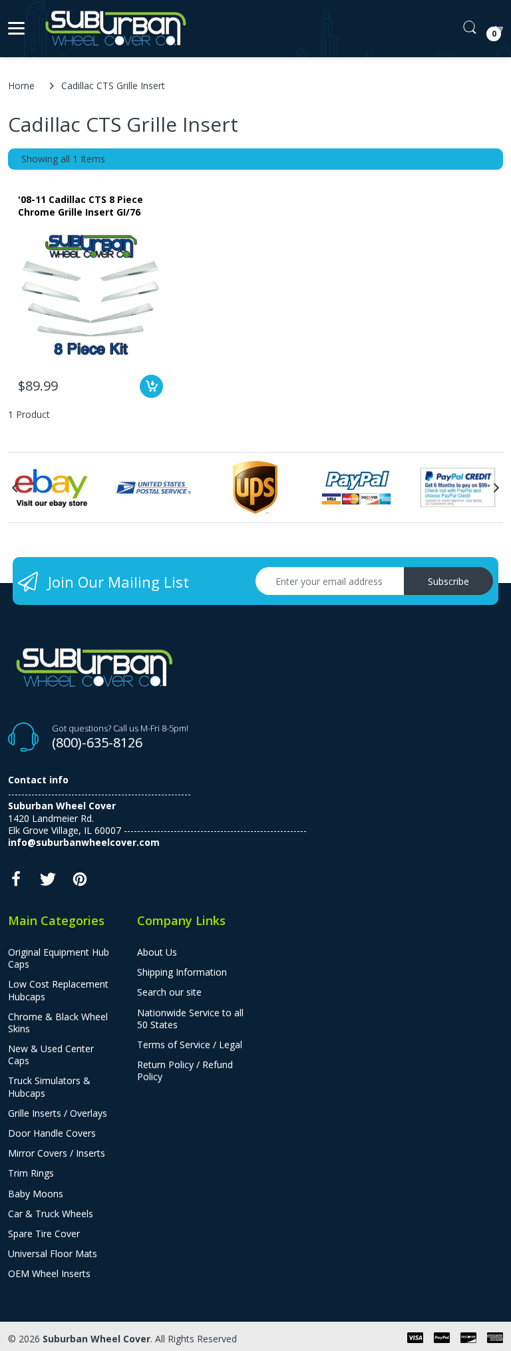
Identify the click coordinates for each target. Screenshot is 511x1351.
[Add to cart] (151, 386)
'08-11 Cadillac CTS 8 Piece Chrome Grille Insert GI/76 (80, 205)
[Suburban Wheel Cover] (113, 29)
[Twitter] (48, 882)
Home (21, 85)
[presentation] (14, 488)
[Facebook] (16, 882)
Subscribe (448, 581)
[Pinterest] (80, 882)
